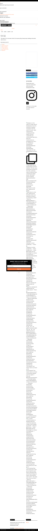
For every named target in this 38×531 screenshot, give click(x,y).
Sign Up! (19, 269)
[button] (19, 261)
